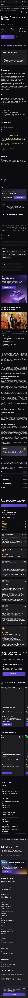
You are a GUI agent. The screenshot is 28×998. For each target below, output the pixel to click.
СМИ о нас (3, 933)
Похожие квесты (10, 45)
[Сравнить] (21, 12)
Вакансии (3, 922)
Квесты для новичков (6, 966)
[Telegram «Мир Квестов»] (5, 970)
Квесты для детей (5, 961)
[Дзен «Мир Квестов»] (12, 970)
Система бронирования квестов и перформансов (12, 950)
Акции (2, 918)
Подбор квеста (4, 904)
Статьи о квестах (5, 935)
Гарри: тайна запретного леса (11, 755)
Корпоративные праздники (7, 942)
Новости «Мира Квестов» (7, 931)
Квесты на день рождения (7, 962)
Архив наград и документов (7, 920)
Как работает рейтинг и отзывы (8, 928)
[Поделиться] (26, 12)
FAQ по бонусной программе (7, 929)
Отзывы (3, 45)
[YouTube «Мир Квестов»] (9, 970)
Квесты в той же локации (20, 45)
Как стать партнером (6, 951)
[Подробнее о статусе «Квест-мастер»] (12, 562)
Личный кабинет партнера (7, 953)
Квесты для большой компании (8, 964)
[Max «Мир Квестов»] (15, 970)
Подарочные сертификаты (7, 911)
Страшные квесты (5, 959)
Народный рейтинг (5, 908)
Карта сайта (4, 915)
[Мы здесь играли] (19, 12)
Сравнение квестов (5, 917)
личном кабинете (18, 668)
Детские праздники (5, 940)
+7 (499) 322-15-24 (7, 878)
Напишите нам (9, 150)
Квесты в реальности (6, 906)
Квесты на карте (5, 910)
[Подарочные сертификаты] (22, 4)
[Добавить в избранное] (23, 12)
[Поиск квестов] (20, 4)
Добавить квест (4, 948)
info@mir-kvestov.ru (11, 208)
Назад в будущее (8, 707)
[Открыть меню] (25, 4)
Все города (3, 913)
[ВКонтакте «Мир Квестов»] (2, 970)
